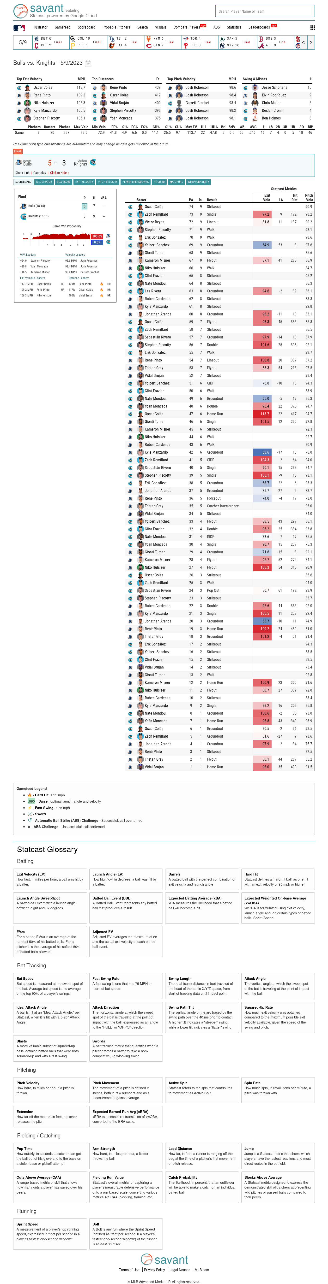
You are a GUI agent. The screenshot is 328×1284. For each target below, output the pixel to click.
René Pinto (42, 95)
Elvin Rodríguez (274, 95)
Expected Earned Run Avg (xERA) (120, 1111)
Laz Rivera (153, 291)
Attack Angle (255, 978)
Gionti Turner (155, 252)
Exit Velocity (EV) (31, 874)
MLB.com (202, 1269)
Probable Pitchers (116, 27)
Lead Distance (180, 1148)
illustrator (40, 27)
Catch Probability (183, 1177)
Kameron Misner (157, 260)
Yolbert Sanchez (157, 245)
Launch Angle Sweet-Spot (38, 898)
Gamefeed (63, 27)
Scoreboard (86, 27)
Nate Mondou (155, 283)
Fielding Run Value (108, 1177)
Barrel (43, 801)
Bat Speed (25, 978)
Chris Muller (271, 103)
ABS (216, 27)
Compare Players (187, 27)
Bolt (95, 1224)
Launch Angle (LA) (107, 874)
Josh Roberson (197, 87)
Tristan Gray (154, 368)
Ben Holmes (271, 118)
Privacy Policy (155, 1269)
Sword (40, 813)
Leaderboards (262, 27)
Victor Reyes (154, 222)
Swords (98, 1041)
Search (142, 27)
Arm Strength (103, 1148)
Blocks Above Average (263, 1177)
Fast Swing (44, 807)
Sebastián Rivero (158, 337)
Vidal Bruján (119, 103)
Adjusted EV (102, 931)
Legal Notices (180, 1269)
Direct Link (22, 173)
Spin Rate (252, 1082)
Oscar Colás (43, 87)
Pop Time (24, 1148)
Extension (25, 1111)
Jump (249, 1148)
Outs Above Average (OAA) (39, 1177)
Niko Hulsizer (44, 103)
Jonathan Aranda (158, 314)
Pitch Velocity (28, 1082)
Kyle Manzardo (45, 110)
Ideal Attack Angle (32, 1007)
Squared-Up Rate (258, 1007)
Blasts (22, 1041)
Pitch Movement (105, 1082)
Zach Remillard (156, 214)
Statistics (234, 27)
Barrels (175, 874)
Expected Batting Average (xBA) (195, 898)
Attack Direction (105, 1007)
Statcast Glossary (47, 848)
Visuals (160, 27)
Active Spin (178, 1082)
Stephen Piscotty (47, 118)
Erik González (155, 237)
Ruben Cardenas (157, 298)
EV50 (21, 931)
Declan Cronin (273, 110)
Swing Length (180, 978)
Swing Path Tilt (181, 1007)
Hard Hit (42, 795)
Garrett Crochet (197, 103)
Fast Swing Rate (105, 978)
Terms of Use (129, 1269)
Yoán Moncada (121, 118)
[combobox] (265, 11)
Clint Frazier (154, 275)
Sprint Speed (27, 1224)
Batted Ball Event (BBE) (112, 898)
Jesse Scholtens (274, 87)
